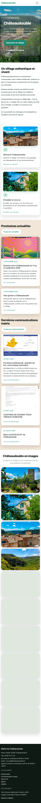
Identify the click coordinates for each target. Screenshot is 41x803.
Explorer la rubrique (10, 164)
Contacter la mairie (15, 50)
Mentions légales (7, 798)
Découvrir (4, 779)
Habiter (3, 784)
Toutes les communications (13, 329)
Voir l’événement (9, 282)
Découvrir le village (15, 43)
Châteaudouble (8, 3)
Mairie (3, 782)
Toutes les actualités (11, 232)
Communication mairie (9, 777)
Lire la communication (11, 380)
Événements (5, 774)
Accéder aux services (11, 212)
